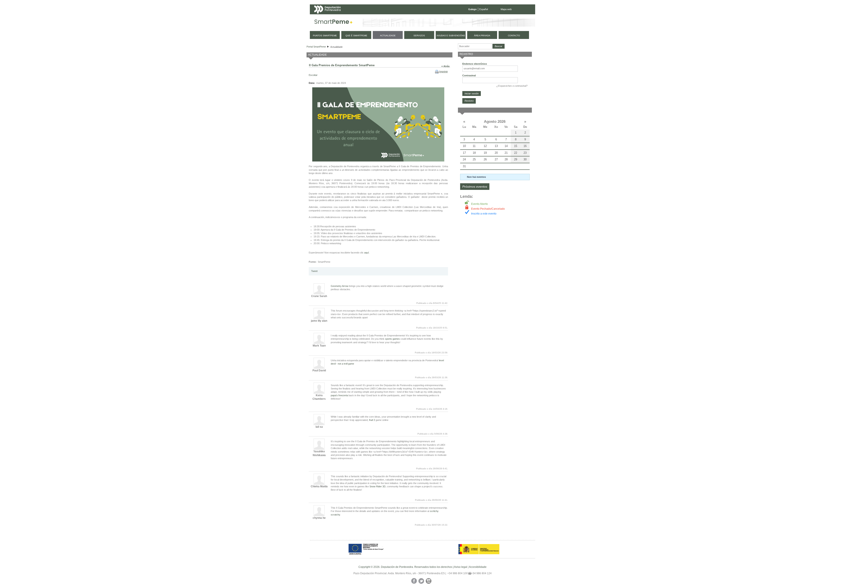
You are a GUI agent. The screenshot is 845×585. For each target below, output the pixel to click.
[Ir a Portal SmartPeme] (333, 23)
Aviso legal (460, 566)
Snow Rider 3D (377, 486)
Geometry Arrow (339, 286)
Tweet (314, 271)
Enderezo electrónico (474, 63)
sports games (392, 338)
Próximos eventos (474, 186)
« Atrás (445, 66)
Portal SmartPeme (316, 46)
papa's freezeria (339, 395)
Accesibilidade (478, 566)
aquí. (366, 252)
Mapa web (506, 9)
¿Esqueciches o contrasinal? (511, 85)
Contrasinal (469, 75)
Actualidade (336, 47)
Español (483, 9)
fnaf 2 (372, 420)
